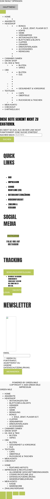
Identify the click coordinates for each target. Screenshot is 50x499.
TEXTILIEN (9, 91)
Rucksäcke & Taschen (30, 100)
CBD (7, 70)
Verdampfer (25, 35)
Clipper (23, 42)
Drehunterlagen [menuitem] (18, 424)
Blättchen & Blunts (29, 40)
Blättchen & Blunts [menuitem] (20, 403)
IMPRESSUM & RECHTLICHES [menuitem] (18, 470)
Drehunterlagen (28, 47)
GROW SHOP (11, 61)
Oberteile (24, 95)
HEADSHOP (10, 24)
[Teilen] (16, 493)
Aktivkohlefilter (28, 37)
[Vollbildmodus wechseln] (9, 493)
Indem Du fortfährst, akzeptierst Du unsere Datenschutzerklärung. (16, 363)
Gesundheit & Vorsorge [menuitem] (22, 445)
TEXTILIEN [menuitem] (9, 449)
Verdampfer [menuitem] (16, 421)
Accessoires (26, 49)
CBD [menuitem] (7, 440)
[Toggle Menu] (3, 12)
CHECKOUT (10, 107)
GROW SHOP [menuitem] (11, 431)
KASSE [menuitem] (12, 484)
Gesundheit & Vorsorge (32, 88)
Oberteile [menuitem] (14, 454)
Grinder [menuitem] (13, 405)
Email (6, 353)
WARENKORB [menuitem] (15, 486)
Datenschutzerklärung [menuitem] (22, 477)
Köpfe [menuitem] (12, 408)
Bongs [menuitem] (12, 415)
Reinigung (24, 51)
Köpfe (22, 31)
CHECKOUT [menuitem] (10, 461)
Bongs (22, 26)
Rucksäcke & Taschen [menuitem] (21, 456)
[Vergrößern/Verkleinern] (3, 493)
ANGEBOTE (10, 21)
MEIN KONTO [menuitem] (11, 459)
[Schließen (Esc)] (22, 493)
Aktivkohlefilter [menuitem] (18, 401)
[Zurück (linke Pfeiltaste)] (3, 497)
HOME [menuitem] (7, 394)
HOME (7, 17)
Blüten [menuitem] (13, 435)
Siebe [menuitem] (12, 410)
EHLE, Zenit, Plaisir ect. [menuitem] (26, 417)
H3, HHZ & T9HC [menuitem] (12, 433)
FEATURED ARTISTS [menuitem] (18, 467)
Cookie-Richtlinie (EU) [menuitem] (21, 474)
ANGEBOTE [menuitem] (10, 396)
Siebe (21, 33)
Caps (21, 93)
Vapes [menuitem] (12, 438)
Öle (20, 75)
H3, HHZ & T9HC (12, 63)
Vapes (22, 68)
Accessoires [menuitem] (16, 426)
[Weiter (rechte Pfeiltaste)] (9, 497)
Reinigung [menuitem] (14, 412)
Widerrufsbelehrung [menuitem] (21, 479)
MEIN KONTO (11, 105)
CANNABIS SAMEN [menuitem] (13, 428)
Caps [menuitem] (12, 452)
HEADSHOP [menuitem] (10, 398)
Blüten (22, 65)
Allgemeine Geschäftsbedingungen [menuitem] (28, 472)
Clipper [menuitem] (13, 419)
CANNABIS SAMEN (13, 58)
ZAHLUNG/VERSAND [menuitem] (14, 488)
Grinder (23, 44)
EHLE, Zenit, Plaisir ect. (35, 28)
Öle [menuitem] (11, 447)
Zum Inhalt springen (11, 1)
